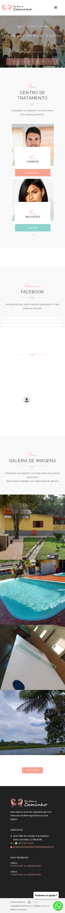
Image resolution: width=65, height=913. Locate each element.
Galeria (13, 863)
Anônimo (37, 403)
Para (33, 157)
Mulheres (32, 216)
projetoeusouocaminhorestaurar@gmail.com (33, 847)
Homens (33, 161)
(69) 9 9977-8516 (25, 843)
